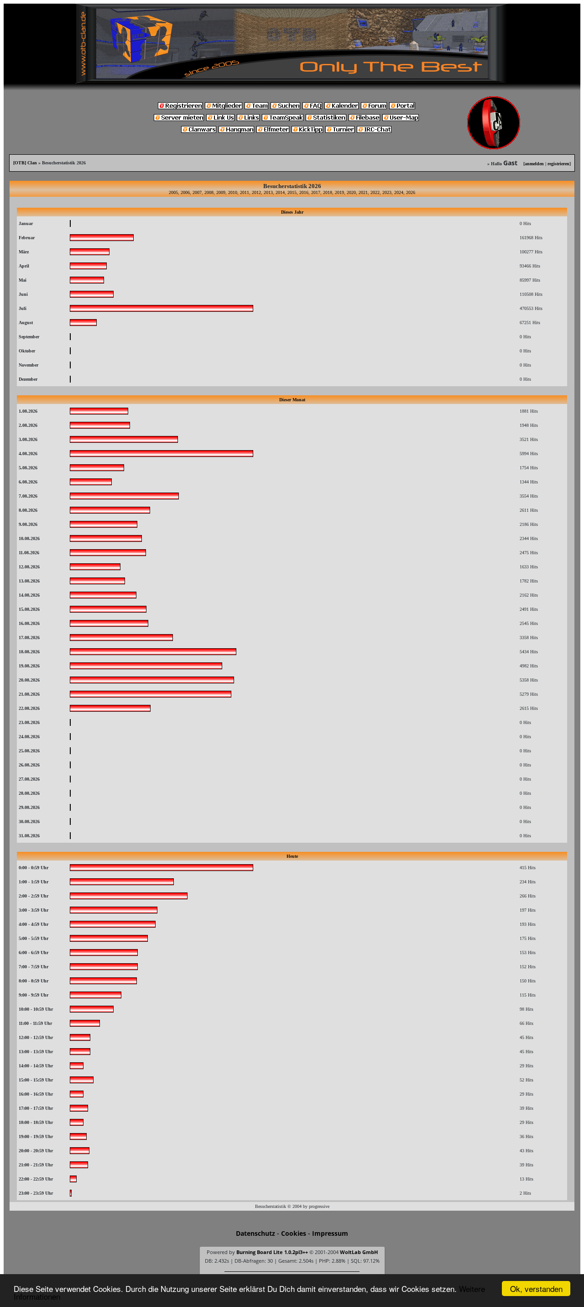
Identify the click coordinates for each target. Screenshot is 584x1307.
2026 (410, 192)
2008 (209, 192)
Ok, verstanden (536, 1288)
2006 (185, 192)
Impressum (330, 1233)
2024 (398, 192)
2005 (173, 192)
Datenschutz (255, 1233)
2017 (315, 192)
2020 (351, 192)
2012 (256, 192)
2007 (197, 192)
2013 (268, 192)
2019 (339, 192)
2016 (303, 192)
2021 (363, 192)
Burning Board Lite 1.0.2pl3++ (272, 1252)
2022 (375, 192)
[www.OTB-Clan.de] (292, 42)
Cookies (293, 1233)
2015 (292, 192)
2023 (386, 192)
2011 (244, 192)
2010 (232, 192)
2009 (220, 192)
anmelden (534, 163)
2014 (280, 192)
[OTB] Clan (25, 162)
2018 (327, 192)
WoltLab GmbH (359, 1252)
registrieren (558, 163)
